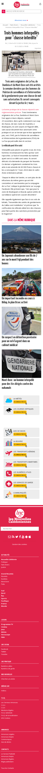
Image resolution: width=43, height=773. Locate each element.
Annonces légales (7, 759)
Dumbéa (4, 579)
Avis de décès (6, 742)
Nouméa (4, 576)
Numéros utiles (6, 666)
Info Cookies (5, 718)
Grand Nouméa (7, 574)
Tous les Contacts (7, 768)
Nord (3, 593)
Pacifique (5, 601)
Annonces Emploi (7, 737)
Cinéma (4, 627)
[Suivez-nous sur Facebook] (20, 537)
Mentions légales (7, 710)
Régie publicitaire (7, 762)
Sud (2, 591)
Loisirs (4, 620)
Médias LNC (5, 686)
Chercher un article (8, 679)
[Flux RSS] (13, 537)
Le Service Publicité (8, 754)
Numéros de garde (8, 669)
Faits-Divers (5, 565)
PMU (3, 637)
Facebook (4, 649)
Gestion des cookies (19, 544)
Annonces (5, 729)
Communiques (6, 739)
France (4, 603)
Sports (4, 598)
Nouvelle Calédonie (28, 25)
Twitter (3, 652)
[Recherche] (4, 11)
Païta (3, 584)
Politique (4, 562)
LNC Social (5, 644)
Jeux (3, 629)
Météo (3, 632)
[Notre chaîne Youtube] (23, 537)
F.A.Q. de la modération (9, 715)
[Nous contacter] (9, 537)
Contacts (5, 749)
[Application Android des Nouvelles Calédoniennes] (26, 537)
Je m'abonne (32, 3)
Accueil (5, 25)
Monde (4, 606)
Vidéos (3, 691)
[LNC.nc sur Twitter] (16, 537)
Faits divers (14, 25)
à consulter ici (20, 402)
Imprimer (38, 48)
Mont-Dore (5, 581)
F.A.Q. (3, 698)
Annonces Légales (7, 734)
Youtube (4, 654)
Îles (2, 596)
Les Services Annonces (9, 702)
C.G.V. (3, 708)
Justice (3, 567)
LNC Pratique (6, 661)
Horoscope (5, 635)
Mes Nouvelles (6, 674)
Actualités (5, 555)
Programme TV (7, 624)
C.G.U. (3, 705)
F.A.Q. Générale (6, 713)
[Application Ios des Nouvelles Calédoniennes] (30, 537)
